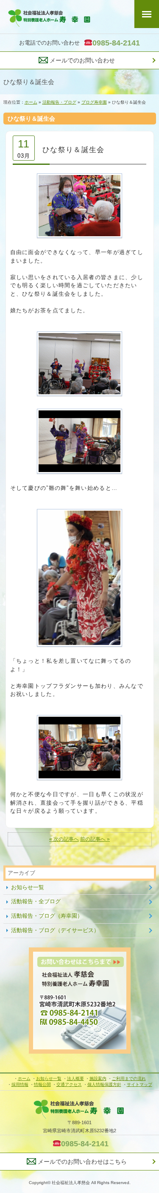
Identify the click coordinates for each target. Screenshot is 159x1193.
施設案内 (97, 1078)
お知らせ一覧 (27, 887)
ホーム (31, 102)
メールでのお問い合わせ (81, 60)
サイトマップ (139, 1084)
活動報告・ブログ (59, 102)
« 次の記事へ (64, 839)
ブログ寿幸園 (94, 102)
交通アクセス (69, 1084)
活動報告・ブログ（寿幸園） (47, 916)
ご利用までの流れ (129, 1078)
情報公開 (42, 1084)
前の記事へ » (95, 839)
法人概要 (75, 1078)
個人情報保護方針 (104, 1084)
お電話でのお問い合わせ (79, 43)
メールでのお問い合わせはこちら (81, 1161)
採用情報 (19, 1084)
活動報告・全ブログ (36, 901)
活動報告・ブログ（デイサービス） (55, 930)
